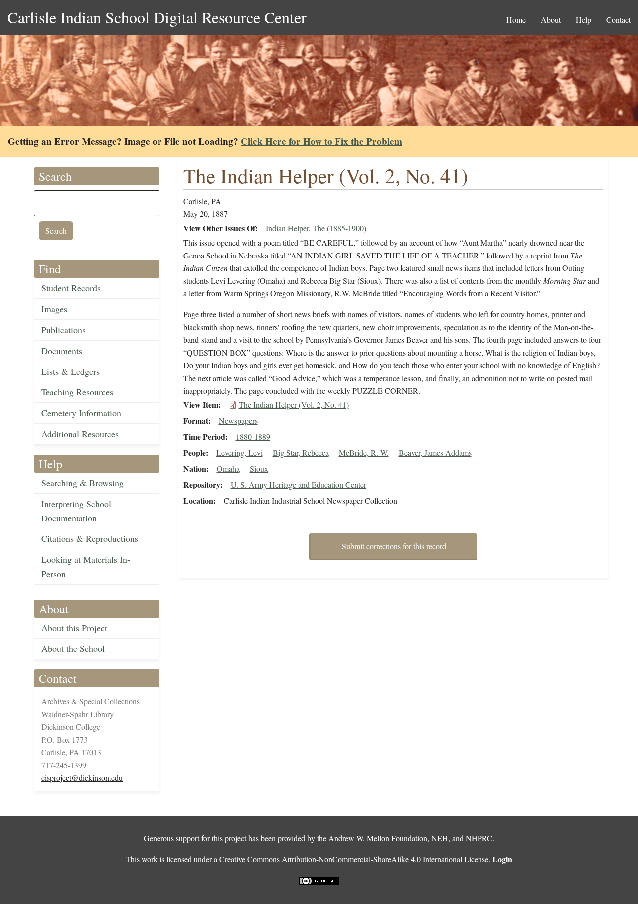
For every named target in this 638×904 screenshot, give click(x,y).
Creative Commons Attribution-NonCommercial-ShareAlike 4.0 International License (353, 859)
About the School (73, 648)
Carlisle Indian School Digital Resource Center (157, 17)
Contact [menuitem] (618, 19)
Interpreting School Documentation (76, 511)
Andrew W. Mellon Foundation (377, 838)
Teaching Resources (77, 392)
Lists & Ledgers (70, 371)
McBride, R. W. (364, 452)
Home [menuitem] (516, 19)
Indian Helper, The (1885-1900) (316, 228)
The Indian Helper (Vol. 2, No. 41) (294, 404)
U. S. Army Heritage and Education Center (298, 484)
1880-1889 (253, 436)
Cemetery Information (81, 413)
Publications (63, 330)
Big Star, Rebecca (301, 452)
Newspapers (238, 420)
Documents (61, 351)
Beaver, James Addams (435, 452)
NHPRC (479, 838)
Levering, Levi (239, 452)
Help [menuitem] (583, 19)
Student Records (71, 288)
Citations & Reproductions (89, 538)
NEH (439, 838)
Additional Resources (80, 434)
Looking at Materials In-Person (85, 566)
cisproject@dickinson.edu (82, 778)
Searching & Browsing (82, 483)
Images (54, 309)
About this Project (74, 628)
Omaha (228, 468)
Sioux (259, 468)
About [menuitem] (551, 19)
